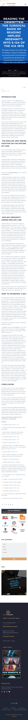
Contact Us (5, 708)
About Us (20, 8)
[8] (2, 451)
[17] (2, 488)
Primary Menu (25, 4)
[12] (2, 465)
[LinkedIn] (10, 504)
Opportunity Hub (22, 23)
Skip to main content (4, 0)
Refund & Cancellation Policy (20, 709)
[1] (2, 424)
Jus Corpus (14, 716)
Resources (20, 11)
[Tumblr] (8, 504)
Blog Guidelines (21, 42)
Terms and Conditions (6, 709)
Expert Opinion (21, 16)
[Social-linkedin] (4, 691)
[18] (2, 490)
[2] (2, 427)
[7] (2, 445)
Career (19, 26)
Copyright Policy (22, 43)
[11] (2, 462)
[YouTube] (16, 703)
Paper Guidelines (22, 59)
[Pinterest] (6, 504)
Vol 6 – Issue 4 (21, 21)
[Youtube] (9, 691)
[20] (2, 498)
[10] (2, 459)
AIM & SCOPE (21, 65)
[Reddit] (12, 504)
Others (19, 35)
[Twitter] (4, 504)
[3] (2, 432)
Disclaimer (13, 708)
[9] (2, 454)
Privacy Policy (21, 708)
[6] (2, 442)
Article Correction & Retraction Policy (22, 62)
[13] (2, 474)
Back (19, 13)
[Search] (22, 71)
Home (19, 6)
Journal (19, 18)
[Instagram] (6, 691)
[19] (2, 493)
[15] (2, 482)
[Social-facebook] (2, 691)
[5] (2, 439)
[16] (2, 485)
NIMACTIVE (14, 714)
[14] (2, 479)
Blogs (19, 14)
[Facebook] (2, 504)
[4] (2, 436)
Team (19, 9)
